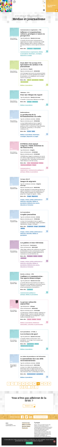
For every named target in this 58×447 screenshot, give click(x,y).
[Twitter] (26, 416)
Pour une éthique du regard (31, 95)
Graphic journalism (28, 214)
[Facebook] (22, 416)
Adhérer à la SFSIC (26, 424)
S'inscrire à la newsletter (41, 417)
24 (25, 387)
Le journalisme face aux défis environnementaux (31, 360)
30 (32, 387)
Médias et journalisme (33, 16)
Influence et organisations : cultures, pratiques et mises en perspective (32, 34)
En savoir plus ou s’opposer (36, 441)
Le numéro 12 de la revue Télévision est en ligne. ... (32, 99)
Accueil (17, 16)
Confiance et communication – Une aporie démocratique (32, 277)
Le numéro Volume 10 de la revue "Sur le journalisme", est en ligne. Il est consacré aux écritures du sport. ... (31, 340)
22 (49, 383)
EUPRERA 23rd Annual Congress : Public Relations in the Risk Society (32, 145)
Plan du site (25, 428)
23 (21, 387)
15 (23, 383)
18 (34, 383)
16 (27, 383)
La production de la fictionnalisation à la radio (30, 115)
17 (30, 383)
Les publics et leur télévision (31, 243)
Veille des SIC (23, 16)
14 (19, 383)
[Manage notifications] (54, 441)
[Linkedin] (30, 416)
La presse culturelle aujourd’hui (28, 303)
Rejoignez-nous (29, 405)
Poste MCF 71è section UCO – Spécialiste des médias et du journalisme (31, 65)
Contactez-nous (26, 422)
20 (42, 383)
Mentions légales (26, 426)
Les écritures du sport (29, 334)
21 (45, 383)
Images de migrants (28, 181)
